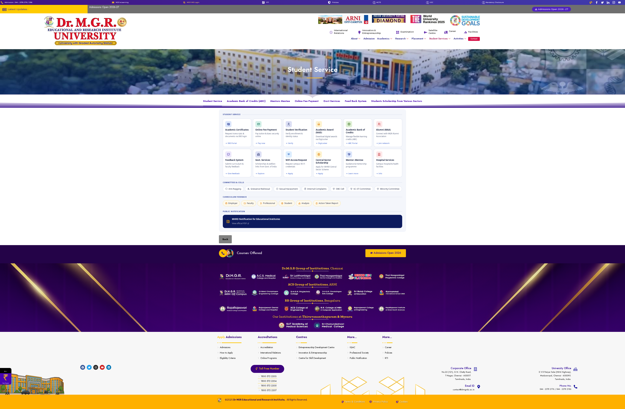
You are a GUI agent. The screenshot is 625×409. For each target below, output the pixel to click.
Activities (458, 38)
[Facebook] (596, 2)
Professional (269, 203)
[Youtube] (619, 2)
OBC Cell (340, 188)
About (354, 38)
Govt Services (331, 101)
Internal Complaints (316, 188)
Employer (232, 203)
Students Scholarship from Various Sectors (396, 101)
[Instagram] (613, 2)
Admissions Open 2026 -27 (552, 9)
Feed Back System (355, 101)
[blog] (591, 2)
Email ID (469, 386)
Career (452, 31)
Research (400, 38)
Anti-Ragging (235, 188)
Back (225, 239)
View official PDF (239, 223)
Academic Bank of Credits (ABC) (246, 101)
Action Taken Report (328, 203)
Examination (407, 32)
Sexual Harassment (288, 188)
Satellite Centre (433, 31)
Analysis (305, 203)
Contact (474, 39)
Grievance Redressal (260, 188)
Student (288, 203)
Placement (417, 38)
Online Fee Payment (307, 101)
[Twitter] (602, 2)
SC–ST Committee (362, 188)
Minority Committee (389, 188)
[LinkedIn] (608, 2)
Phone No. (565, 386)
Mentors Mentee (280, 101)
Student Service (212, 101)
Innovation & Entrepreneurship (371, 31)
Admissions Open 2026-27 (104, 7)
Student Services (438, 38)
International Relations (341, 31)
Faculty (250, 203)
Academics (383, 38)
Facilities (473, 32)
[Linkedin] (108, 367)
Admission (369, 38)
